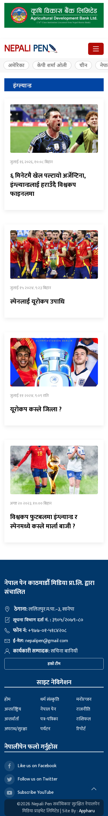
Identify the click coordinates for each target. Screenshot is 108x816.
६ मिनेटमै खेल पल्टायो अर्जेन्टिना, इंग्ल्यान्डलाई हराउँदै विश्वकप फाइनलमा (48, 184)
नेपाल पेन (48, 709)
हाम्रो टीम (54, 663)
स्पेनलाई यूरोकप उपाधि (37, 301)
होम (7, 699)
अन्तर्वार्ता (11, 719)
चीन (83, 65)
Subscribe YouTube (36, 792)
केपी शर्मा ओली (52, 65)
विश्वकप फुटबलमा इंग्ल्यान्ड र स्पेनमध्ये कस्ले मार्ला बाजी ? (43, 521)
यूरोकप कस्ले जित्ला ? (36, 409)
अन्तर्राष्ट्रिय (12, 709)
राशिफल (83, 719)
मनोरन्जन (84, 699)
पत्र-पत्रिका (49, 719)
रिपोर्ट (81, 729)
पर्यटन (45, 729)
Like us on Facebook (37, 766)
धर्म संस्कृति (49, 699)
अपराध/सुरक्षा (15, 729)
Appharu (87, 811)
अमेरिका (16, 65)
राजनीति (83, 709)
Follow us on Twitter (38, 779)
